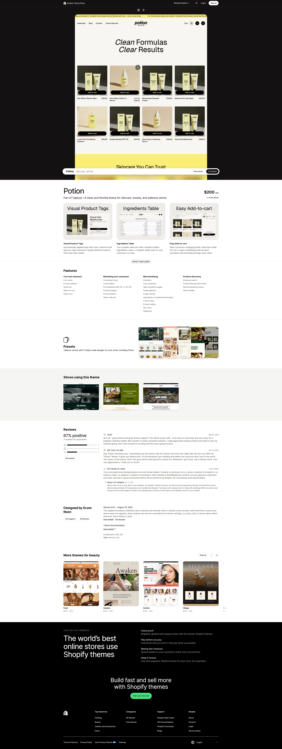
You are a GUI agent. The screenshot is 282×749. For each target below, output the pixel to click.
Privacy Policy (86, 742)
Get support (70, 519)
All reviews (70, 458)
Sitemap (122, 742)
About (191, 718)
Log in (203, 3)
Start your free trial (141, 696)
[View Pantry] (164, 342)
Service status (194, 731)
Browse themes (180, 3)
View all (203, 555)
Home (97, 731)
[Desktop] (138, 10)
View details (108, 519)
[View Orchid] (151, 342)
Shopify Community (165, 726)
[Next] (217, 377)
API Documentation (165, 722)
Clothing (98, 718)
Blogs (159, 731)
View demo (198, 171)
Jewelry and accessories (105, 726)
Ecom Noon (214, 197)
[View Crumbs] (178, 342)
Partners (192, 722)
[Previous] (211, 377)
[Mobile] (143, 10)
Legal (191, 726)
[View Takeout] (192, 342)
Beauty (98, 722)
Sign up (214, 3)
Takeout (77, 197)
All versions (120, 519)
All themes (84, 519)
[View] (81, 397)
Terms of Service (70, 742)
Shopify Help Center (165, 718)
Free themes (131, 722)
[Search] (196, 3)
